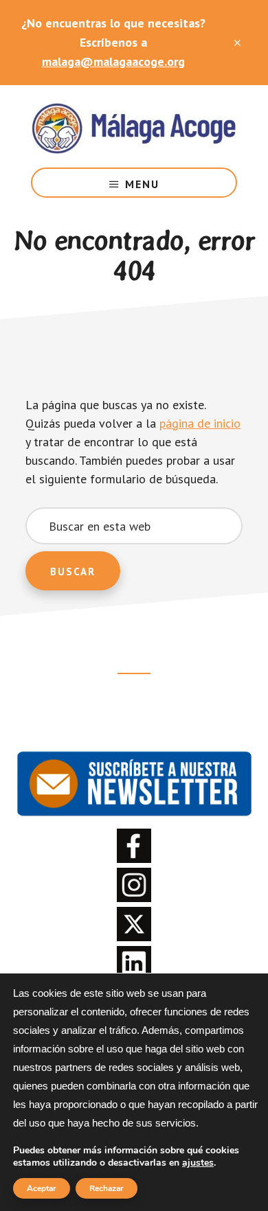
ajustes (198, 1163)
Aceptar (41, 1188)
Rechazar (106, 1188)
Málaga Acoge (134, 126)
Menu (142, 184)
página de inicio (200, 423)
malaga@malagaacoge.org (113, 61)
